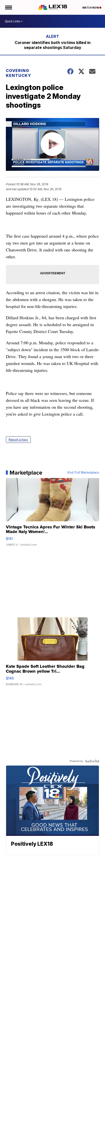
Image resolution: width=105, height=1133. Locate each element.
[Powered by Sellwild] (92, 761)
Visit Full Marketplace (83, 472)
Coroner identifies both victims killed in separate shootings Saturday (53, 45)
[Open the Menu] (8, 7)
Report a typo (18, 439)
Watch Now (90, 7)
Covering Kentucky (18, 73)
